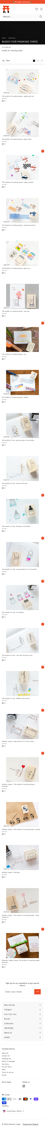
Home (4, 38)
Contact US (6, 1056)
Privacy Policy (7, 1067)
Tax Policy (5, 1064)
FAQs (4, 1069)
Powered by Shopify (30, 1124)
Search (4, 1075)
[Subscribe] (37, 991)
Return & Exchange (8, 1061)
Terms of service (8, 1072)
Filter (7, 60)
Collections (12, 38)
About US (5, 1053)
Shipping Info (6, 1058)
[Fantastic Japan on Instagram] (23, 1086)
